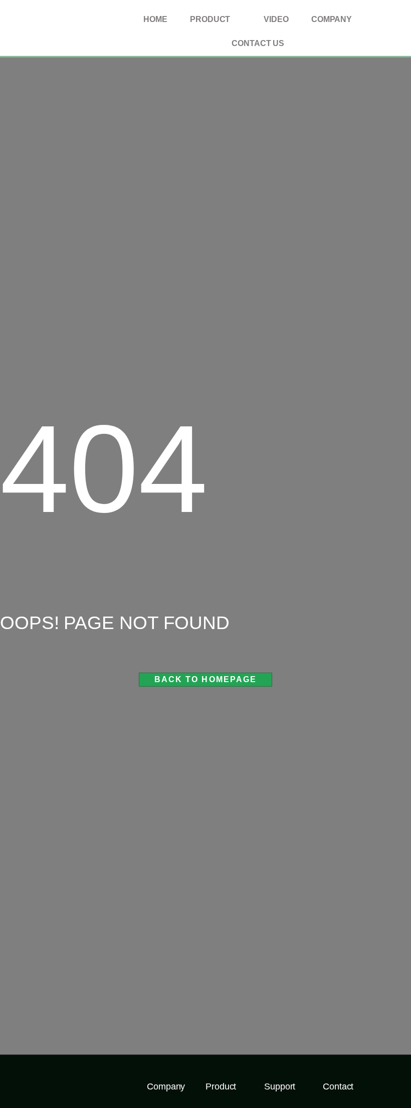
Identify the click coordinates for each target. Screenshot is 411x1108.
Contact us (258, 43)
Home (155, 19)
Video (276, 19)
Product (210, 19)
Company (331, 19)
